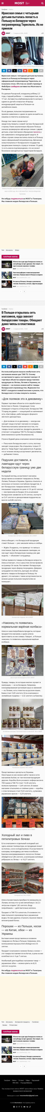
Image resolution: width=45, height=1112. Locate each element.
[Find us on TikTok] (30, 1107)
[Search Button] (42, 3)
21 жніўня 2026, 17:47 (24, 286)
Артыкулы (9, 250)
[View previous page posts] (20, 291)
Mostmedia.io (18, 1102)
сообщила (15, 86)
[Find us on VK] (27, 1107)
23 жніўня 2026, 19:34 (24, 277)
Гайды (28, 1080)
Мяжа (17, 250)
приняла (36, 132)
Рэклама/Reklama (26, 1083)
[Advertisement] (22, 226)
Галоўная (4, 9)
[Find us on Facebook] (19, 1107)
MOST (8, 33)
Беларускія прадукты (22, 1022)
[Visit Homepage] (22, 3)
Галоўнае (35, 1022)
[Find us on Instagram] (16, 1107)
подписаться (17, 199)
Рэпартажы (13, 1025)
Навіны (11, 9)
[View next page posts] (24, 291)
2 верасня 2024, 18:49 (20, 329)
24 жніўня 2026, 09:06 (24, 269)
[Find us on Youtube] (24, 1107)
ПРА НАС (16, 1083)
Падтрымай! (35, 1080)
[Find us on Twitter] (21, 1107)
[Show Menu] (3, 3)
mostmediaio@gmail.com (29, 1095)
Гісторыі (21, 1080)
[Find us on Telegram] (14, 1107)
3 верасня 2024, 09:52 (20, 33)
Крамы (5, 1025)
